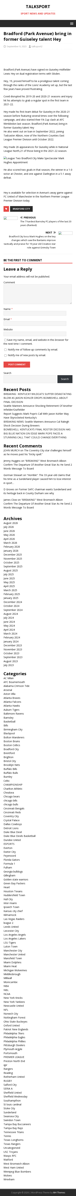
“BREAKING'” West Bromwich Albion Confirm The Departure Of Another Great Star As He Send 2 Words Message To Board (38, 464)
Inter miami (10, 903)
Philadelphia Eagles (14, 1037)
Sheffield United (13, 1092)
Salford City (10, 1084)
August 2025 (11, 570)
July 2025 (9, 574)
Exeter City (10, 851)
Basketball (9, 721)
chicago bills (10, 800)
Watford (8, 1159)
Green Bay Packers (14, 883)
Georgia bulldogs (13, 871)
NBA (6, 986)
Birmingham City (13, 729)
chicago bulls (11, 804)
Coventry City (11, 816)
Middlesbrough (12, 974)
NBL (6, 990)
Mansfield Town (13, 958)
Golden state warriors (16, 879)
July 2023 (9, 665)
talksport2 (37, 46)
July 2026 (9, 527)
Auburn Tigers (11, 709)
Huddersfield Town (14, 895)
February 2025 (12, 594)
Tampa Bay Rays (13, 1128)
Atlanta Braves (12, 698)
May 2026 (9, 534)
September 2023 (13, 657)
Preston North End (14, 1061)
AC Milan (9, 678)
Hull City (8, 899)
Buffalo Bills (10, 769)
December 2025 (13, 554)
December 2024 (13, 602)
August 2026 (11, 523)
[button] (71, 23)
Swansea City (11, 1116)
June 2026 (9, 531)
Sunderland (10, 1112)
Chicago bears (12, 796)
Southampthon (12, 1100)
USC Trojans (11, 1152)
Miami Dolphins (12, 962)
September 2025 (13, 566)
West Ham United (14, 1167)
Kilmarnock (10, 915)
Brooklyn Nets (12, 765)
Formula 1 (9, 863)
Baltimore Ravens (14, 713)
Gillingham (9, 875)
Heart (7, 887)
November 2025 (13, 558)
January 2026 (11, 550)
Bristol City (10, 761)
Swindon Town (12, 1120)
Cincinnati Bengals (14, 808)
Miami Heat (10, 966)
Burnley (8, 776)
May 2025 (9, 582)
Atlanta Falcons (12, 701)
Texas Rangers (12, 1144)
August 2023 (11, 661)
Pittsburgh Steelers (14, 1045)
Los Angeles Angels (15, 934)
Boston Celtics (12, 745)
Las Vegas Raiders (14, 919)
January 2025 (11, 598)
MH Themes (59, 1192)
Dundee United (12, 840)
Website (8, 329)
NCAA (7, 994)
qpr (5, 1065)
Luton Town (10, 946)
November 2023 (13, 649)
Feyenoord (10, 855)
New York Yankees (14, 1001)
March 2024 (10, 633)
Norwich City (11, 1013)
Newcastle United (14, 1005)
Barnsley (8, 717)
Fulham (8, 867)
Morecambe (10, 982)
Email (7, 319)
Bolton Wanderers (14, 737)
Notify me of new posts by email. (27, 355)
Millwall (8, 978)
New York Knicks (13, 997)
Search (7, 373)
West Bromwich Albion (17, 1163)
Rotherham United (14, 1076)
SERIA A (8, 1088)
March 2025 (10, 590)
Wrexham (9, 1179)
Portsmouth (10, 1053)
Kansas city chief (13, 911)
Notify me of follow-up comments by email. (33, 349)
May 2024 (9, 625)
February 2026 (12, 546)
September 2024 (13, 610)
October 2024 (11, 606)
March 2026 (10, 542)
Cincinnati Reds (12, 812)
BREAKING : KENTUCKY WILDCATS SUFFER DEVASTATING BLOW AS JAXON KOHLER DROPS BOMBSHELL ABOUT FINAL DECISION (37, 398)
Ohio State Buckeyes (15, 1021)
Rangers (8, 1068)
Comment (9, 282)
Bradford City (21, 208)
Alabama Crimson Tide (17, 686)
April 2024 (9, 629)
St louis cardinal (12, 1104)
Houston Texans (13, 891)
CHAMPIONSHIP (13, 784)
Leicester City (11, 930)
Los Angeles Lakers (15, 938)
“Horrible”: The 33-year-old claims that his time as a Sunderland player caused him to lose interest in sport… (37, 479)
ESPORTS (9, 844)
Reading (8, 1073)
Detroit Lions (11, 828)
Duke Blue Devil (13, 832)
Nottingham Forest (14, 1017)
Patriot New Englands (16, 1029)
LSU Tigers (10, 942)
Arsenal (8, 690)
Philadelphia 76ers (14, 1033)
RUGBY (8, 1080)
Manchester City (13, 950)
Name (7, 309)
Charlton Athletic (13, 788)
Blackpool (9, 733)
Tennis (7, 1136)
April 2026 (9, 539)
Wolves (8, 1175)
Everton (8, 848)
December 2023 (13, 645)
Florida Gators (12, 859)
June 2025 (9, 578)
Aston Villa (9, 693)
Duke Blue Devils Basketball (20, 836)
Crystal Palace (12, 820)
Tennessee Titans (14, 1132)
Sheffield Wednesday (15, 1096)
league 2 (8, 923)
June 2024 (9, 621)
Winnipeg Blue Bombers (17, 1171)
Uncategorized (12, 1147)
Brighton (8, 757)
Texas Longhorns (14, 1140)
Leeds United (11, 926)
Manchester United (14, 954)
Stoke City (9, 1108)
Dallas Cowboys (13, 824)
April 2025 (9, 586)
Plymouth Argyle (13, 1049)
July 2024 (9, 617)
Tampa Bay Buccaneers (17, 1124)
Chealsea (9, 792)
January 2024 (11, 641)
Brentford (9, 753)
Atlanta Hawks (12, 705)
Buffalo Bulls (11, 772)
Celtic (7, 780)
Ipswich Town (11, 907)
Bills (6, 725)
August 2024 (11, 613)
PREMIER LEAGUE (14, 1057)
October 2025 (11, 562)
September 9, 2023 (17, 46)
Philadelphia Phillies (15, 1041)
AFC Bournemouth (14, 682)
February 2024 (12, 637)
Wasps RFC (10, 1155)
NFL (6, 1009)
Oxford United (12, 1025)
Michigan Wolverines (15, 970)
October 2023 (11, 653)
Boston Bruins (12, 741)
